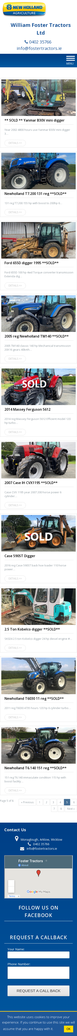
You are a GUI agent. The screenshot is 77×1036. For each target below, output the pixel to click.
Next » (71, 809)
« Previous (27, 802)
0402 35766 (39, 42)
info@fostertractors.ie (39, 48)
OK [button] (69, 1029)
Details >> (15, 143)
